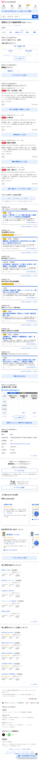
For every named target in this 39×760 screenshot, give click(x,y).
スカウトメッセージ (7, 712)
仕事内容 (10, 117)
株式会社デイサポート (8, 258)
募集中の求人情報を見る (12, 550)
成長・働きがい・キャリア (16, 170)
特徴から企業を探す (14, 717)
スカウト (27, 7)
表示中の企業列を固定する (12, 390)
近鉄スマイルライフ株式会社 (10, 307)
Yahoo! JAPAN (26, 749)
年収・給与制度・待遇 (14, 90)
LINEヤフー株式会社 (7, 741)
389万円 (17, 648)
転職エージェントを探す (8, 719)
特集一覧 (20, 7)
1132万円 (18, 586)
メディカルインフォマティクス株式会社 (14, 209)
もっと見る (33, 455)
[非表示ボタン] (36, 754)
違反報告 (36, 104)
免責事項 (16, 753)
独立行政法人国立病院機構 (10, 281)
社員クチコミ (19, 31)
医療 (11, 434)
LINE (12, 734)
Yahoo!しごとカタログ (9, 703)
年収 (27, 32)
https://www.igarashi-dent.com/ (19, 443)
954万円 (17, 606)
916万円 (17, 616)
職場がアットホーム (29, 198)
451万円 (17, 679)
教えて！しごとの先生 (7, 725)
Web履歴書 (23, 712)
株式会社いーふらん (13, 534)
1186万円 (18, 575)
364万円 (17, 669)
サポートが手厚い (6, 198)
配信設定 (30, 712)
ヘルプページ (30, 690)
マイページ (35, 7)
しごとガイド (29, 725)
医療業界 (3, 27)
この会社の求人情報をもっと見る (28, 226)
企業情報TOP (20, 703)
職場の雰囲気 (11, 143)
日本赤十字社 (8, 504)
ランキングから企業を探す (27, 717)
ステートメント (9, 753)
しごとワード (5, 727)
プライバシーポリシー (11, 752)
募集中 (23, 412)
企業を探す (3, 7)
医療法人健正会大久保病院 (10, 330)
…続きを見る (9, 513)
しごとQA (12, 7)
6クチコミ (18, 25)
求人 (11, 32)
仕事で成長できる (17, 198)
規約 (32, 752)
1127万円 (18, 596)
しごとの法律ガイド (19, 725)
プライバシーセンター (23, 752)
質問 (34, 32)
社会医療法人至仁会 (8, 232)
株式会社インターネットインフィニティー (15, 354)
